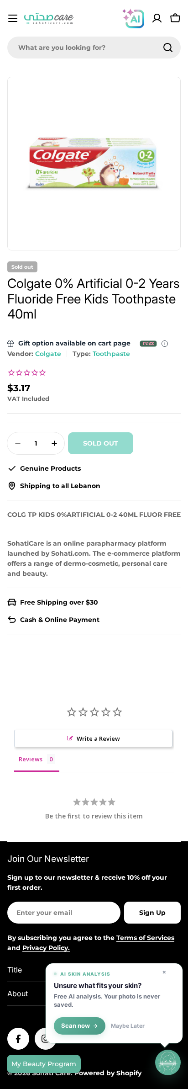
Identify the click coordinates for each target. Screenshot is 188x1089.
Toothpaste (111, 354)
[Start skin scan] (168, 1062)
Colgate (48, 354)
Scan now (75, 1025)
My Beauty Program (43, 1064)
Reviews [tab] (30, 759)
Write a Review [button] (98, 738)
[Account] (156, 18)
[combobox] (94, 47)
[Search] (167, 47)
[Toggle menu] (12, 18)
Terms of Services (145, 938)
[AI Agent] (133, 18)
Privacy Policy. (46, 948)
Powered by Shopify (107, 1073)
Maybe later (128, 1026)
